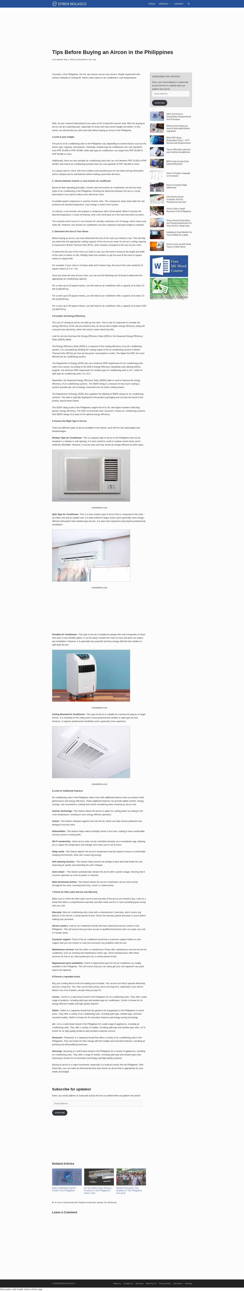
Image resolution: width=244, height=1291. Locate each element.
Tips (94, 59)
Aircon (59, 1202)
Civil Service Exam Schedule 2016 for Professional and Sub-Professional (176, 199)
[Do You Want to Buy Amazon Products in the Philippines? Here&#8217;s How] (99, 1177)
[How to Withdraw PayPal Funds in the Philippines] (67, 1177)
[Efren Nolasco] (55, 4)
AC (56, 1202)
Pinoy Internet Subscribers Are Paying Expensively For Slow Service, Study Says (179, 223)
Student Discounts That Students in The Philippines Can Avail (129, 1190)
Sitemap (188, 1283)
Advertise (139, 1283)
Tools (151, 3)
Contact (179, 3)
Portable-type (91, 1202)
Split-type (100, 1202)
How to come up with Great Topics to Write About (178, 245)
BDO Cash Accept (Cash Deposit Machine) (177, 162)
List (90, 59)
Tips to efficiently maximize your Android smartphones (178, 150)
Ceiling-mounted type (70, 1202)
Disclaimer (178, 1283)
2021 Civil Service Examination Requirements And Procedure (178, 116)
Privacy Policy (165, 1283)
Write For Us (151, 1283)
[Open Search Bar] (188, 4)
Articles (163, 3)
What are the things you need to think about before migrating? (178, 128)
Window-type (112, 1202)
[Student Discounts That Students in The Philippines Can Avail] (131, 1177)
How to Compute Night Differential (176, 186)
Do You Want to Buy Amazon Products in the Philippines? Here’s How (97, 1190)
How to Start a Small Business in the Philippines (178, 210)
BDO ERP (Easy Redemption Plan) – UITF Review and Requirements (178, 140)
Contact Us (128, 1283)
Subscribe (60, 1113)
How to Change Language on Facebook (178, 174)
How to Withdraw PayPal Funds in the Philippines (64, 1189)
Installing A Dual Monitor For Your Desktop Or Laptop (179, 233)
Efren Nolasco (72, 3)
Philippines (82, 1202)
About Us (117, 1283)
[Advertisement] (122, 28)
